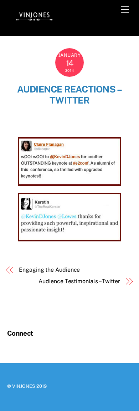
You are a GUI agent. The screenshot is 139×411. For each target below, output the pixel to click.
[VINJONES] (34, 22)
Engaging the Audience (49, 269)
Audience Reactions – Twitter (69, 95)
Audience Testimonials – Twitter (79, 281)
